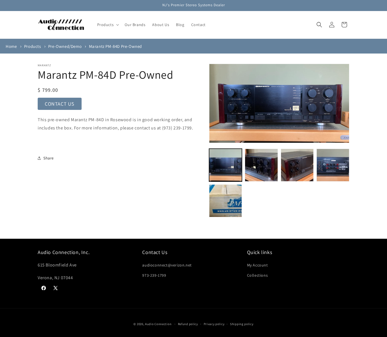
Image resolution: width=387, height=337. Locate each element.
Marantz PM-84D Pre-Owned (115, 46)
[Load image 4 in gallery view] (332, 165)
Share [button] (48, 158)
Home (11, 46)
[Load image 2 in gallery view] (261, 165)
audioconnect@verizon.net (167, 265)
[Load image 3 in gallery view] (297, 165)
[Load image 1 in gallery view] (225, 165)
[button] (108, 25)
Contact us (60, 104)
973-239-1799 (154, 275)
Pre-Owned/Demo (65, 46)
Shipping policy (242, 324)
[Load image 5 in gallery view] (225, 200)
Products (32, 46)
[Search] (319, 24)
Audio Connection (158, 324)
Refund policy (188, 324)
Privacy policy (214, 324)
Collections (257, 275)
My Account (257, 265)
